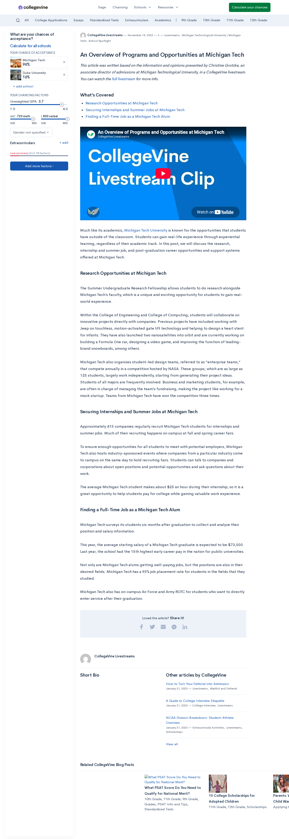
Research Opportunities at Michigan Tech (122, 103)
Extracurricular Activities (208, 727)
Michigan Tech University (145, 230)
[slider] (62, 105)
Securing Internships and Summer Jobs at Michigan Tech (135, 110)
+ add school (23, 86)
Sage (102, 7)
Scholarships (174, 732)
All (27, 20)
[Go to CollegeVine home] (33, 7)
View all (172, 744)
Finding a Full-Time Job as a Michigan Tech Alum (128, 116)
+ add (63, 142)
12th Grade (258, 20)
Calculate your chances (250, 7)
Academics (163, 20)
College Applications (51, 20)
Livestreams (171, 35)
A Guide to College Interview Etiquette (195, 700)
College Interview (203, 705)
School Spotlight (100, 41)
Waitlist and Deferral (223, 688)
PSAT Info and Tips (172, 804)
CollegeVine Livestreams (105, 35)
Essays (79, 20)
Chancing (120, 7)
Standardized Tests (104, 20)
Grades (150, 804)
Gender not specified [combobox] (29, 132)
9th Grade (189, 20)
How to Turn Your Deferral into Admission (197, 684)
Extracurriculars (136, 20)
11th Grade (235, 20)
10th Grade (211, 20)
